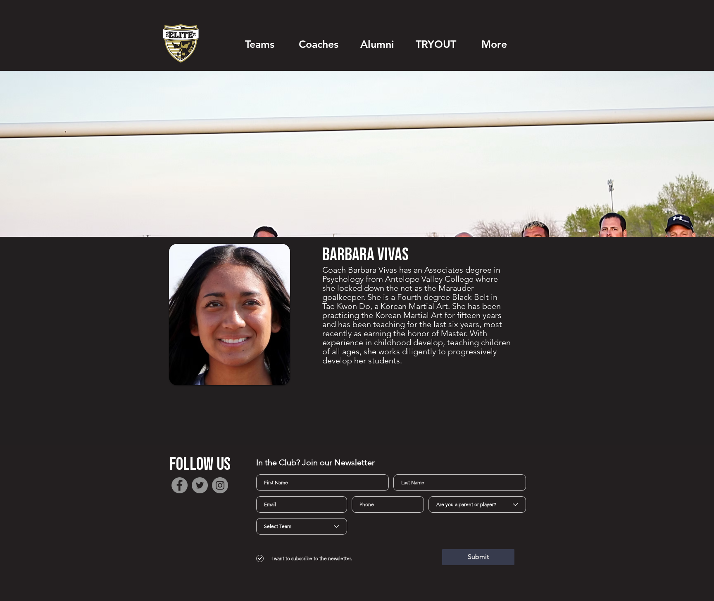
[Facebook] (179, 485)
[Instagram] (220, 485)
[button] (259, 44)
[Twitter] (200, 485)
